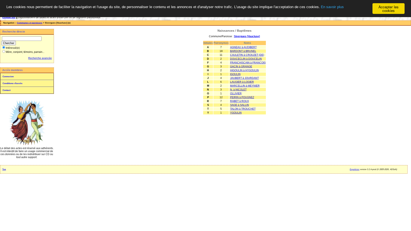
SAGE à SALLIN (239, 105)
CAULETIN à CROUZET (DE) (247, 54)
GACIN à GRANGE (241, 66)
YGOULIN (236, 112)
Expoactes (8, 17)
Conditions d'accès (12, 83)
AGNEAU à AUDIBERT (243, 47)
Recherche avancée (40, 58)
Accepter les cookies (388, 8)
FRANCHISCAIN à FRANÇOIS (248, 62)
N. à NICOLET (238, 89)
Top (4, 169)
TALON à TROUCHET (243, 108)
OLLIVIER (236, 93)
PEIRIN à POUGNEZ (242, 97)
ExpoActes (354, 169)
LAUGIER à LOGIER (242, 81)
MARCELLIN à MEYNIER (245, 85)
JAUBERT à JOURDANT (244, 78)
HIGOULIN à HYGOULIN (244, 70)
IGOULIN (235, 74)
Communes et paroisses (29, 23)
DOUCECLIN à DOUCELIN (246, 58)
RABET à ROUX (239, 101)
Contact (6, 90)
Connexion (8, 76)
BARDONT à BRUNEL (243, 51)
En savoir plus (332, 7)
